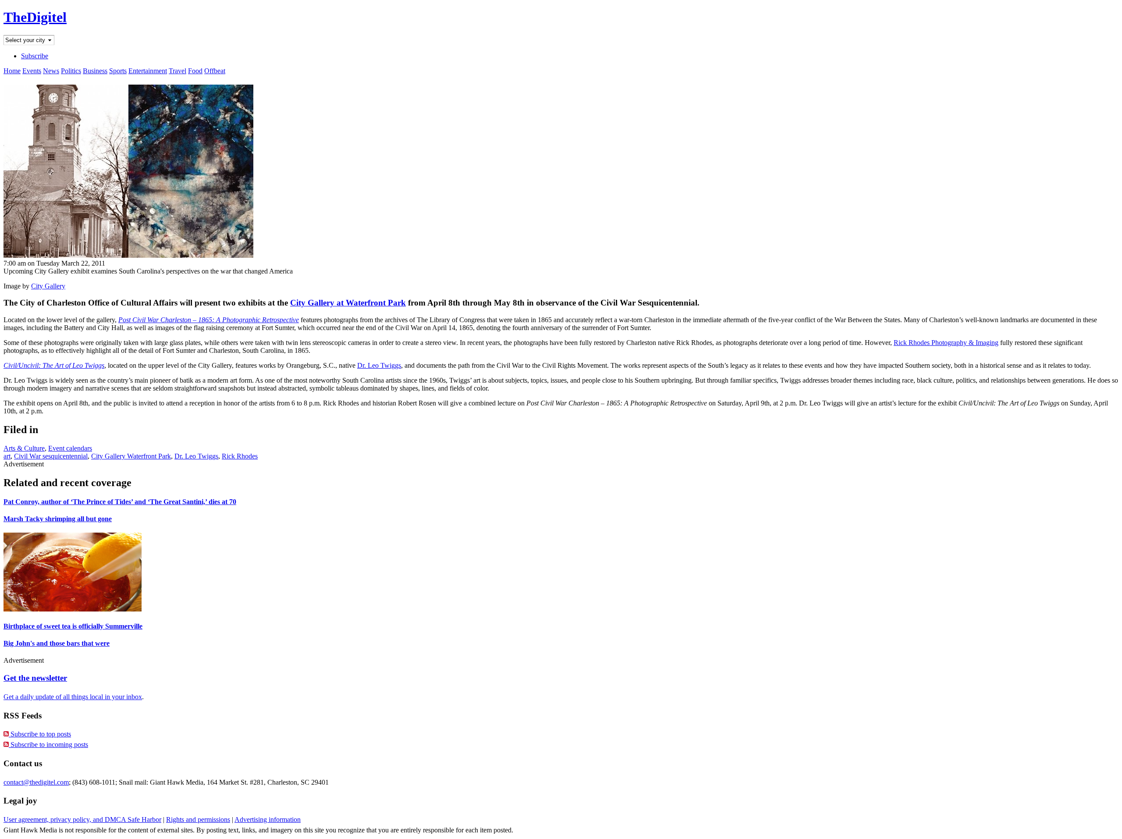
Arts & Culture (24, 448)
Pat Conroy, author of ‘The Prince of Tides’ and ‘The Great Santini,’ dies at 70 (120, 501)
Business (95, 71)
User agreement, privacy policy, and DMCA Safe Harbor (82, 819)
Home (12, 71)
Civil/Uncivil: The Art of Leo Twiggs (54, 365)
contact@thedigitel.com (36, 782)
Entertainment (147, 71)
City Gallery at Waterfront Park (348, 302)
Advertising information (267, 819)
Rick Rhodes (240, 456)
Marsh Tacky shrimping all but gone (58, 519)
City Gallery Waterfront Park (131, 456)
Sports (118, 71)
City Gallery (48, 286)
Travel (177, 71)
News (51, 71)
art (7, 456)
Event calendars (70, 448)
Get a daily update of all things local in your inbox (73, 696)
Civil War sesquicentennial (51, 456)
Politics (71, 71)
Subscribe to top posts (40, 734)
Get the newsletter (35, 678)
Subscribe (34, 56)
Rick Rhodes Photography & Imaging (946, 342)
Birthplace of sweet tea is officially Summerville (73, 626)
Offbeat (214, 71)
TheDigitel (35, 17)
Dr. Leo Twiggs (379, 365)
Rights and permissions (198, 819)
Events (31, 71)
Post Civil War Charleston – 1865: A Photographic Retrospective (208, 320)
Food (195, 71)
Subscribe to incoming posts (48, 744)
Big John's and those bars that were (57, 643)
